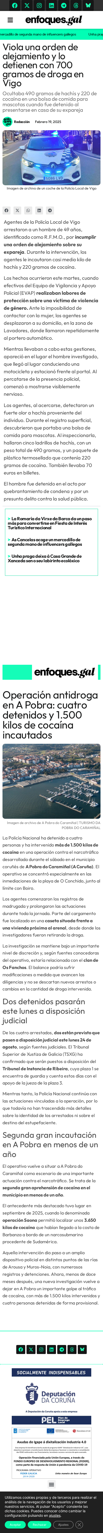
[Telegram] (63, 5)
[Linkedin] (51, 5)
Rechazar (39, 1524)
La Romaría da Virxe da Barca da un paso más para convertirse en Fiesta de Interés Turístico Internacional (50, 523)
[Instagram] (39, 5)
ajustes (54, 1515)
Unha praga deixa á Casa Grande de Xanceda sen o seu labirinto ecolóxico (45, 558)
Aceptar (15, 1524)
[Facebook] (14, 5)
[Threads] (76, 5)
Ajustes (63, 1524)
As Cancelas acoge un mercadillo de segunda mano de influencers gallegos (45, 542)
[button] (6, 210)
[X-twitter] (27, 5)
